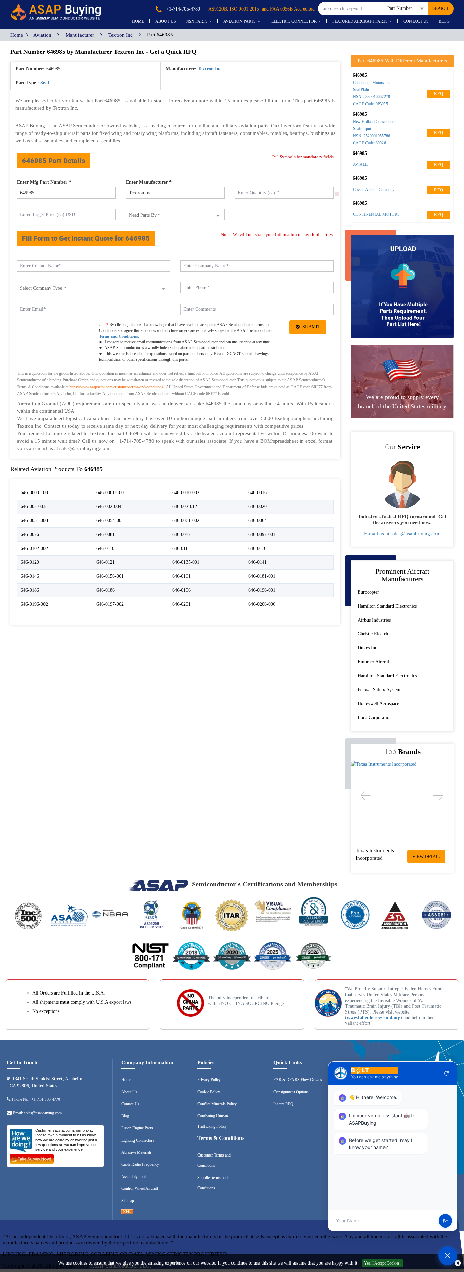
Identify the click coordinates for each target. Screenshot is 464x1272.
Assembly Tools (134, 1176)
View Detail (426, 856)
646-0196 (181, 590)
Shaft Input (362, 128)
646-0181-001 (261, 576)
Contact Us (416, 21)
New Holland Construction (374, 121)
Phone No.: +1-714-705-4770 (36, 1099)
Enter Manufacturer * (149, 182)
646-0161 (181, 576)
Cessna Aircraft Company (373, 189)
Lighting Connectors (137, 1140)
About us (165, 21)
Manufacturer (80, 35)
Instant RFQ (283, 1103)
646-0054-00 (108, 520)
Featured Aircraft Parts (360, 21)
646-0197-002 (110, 604)
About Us (129, 1092)
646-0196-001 (261, 590)
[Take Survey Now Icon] (32, 1158)
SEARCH (441, 8)
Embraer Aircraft (374, 661)
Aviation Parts (239, 21)
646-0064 (257, 520)
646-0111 (181, 548)
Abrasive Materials (136, 1152)
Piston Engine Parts (137, 1128)
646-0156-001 (110, 576)
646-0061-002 (185, 520)
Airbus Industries (374, 620)
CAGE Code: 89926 (369, 143)
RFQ (438, 93)
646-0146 (30, 576)
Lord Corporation (375, 717)
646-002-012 (184, 506)
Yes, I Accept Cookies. (382, 1263)
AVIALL (360, 164)
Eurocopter (368, 592)
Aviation (42, 35)
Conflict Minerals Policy (217, 1103)
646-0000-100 (34, 492)
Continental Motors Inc (371, 82)
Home (138, 21)
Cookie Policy (208, 1092)
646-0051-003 (34, 520)
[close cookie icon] (458, 1263)
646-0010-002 (185, 492)
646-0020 (257, 506)
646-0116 (257, 548)
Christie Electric (373, 634)
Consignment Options (291, 1092)
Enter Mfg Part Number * (44, 182)
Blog (444, 21)
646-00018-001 (111, 492)
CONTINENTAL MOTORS (376, 214)
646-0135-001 (185, 562)
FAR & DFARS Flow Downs (297, 1079)
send (445, 1220)
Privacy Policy (209, 1079)
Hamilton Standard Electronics (387, 606)
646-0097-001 (261, 534)
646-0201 (181, 604)
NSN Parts (197, 21)
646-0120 (30, 562)
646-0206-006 (261, 604)
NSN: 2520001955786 (371, 135)
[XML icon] (127, 1212)
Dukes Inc (367, 647)
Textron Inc (120, 35)
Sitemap (127, 1200)
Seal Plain (361, 89)
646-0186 (30, 590)
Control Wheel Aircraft (139, 1188)
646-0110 (105, 548)
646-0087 (181, 534)
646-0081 (105, 534)
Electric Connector (294, 21)
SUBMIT (310, 326)
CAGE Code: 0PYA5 (370, 104)
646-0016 (257, 492)
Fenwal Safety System (379, 689)
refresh (446, 1073)
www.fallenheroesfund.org (373, 1017)
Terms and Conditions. (119, 336)
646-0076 (30, 534)
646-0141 (257, 562)
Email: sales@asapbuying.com (37, 1113)
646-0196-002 (34, 604)
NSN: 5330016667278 (371, 96)
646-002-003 (33, 506)
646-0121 (105, 562)
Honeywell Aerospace (378, 703)
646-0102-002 (34, 548)
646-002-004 (108, 506)
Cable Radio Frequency (140, 1164)
